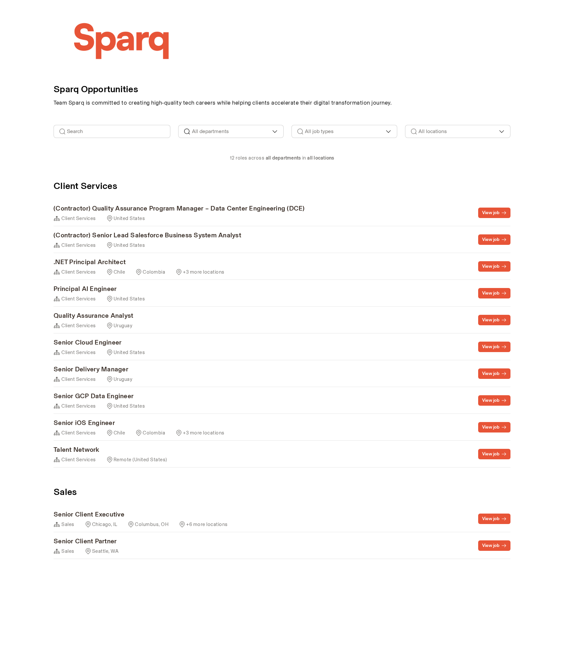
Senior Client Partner (85, 541)
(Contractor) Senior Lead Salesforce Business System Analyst (147, 235)
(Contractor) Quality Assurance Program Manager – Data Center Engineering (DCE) (179, 208)
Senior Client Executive (89, 514)
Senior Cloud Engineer (87, 342)
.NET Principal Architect (90, 262)
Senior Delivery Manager (91, 369)
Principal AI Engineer (85, 289)
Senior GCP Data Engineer (93, 396)
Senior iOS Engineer (84, 423)
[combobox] (231, 131)
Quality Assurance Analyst (93, 315)
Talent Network (77, 449)
